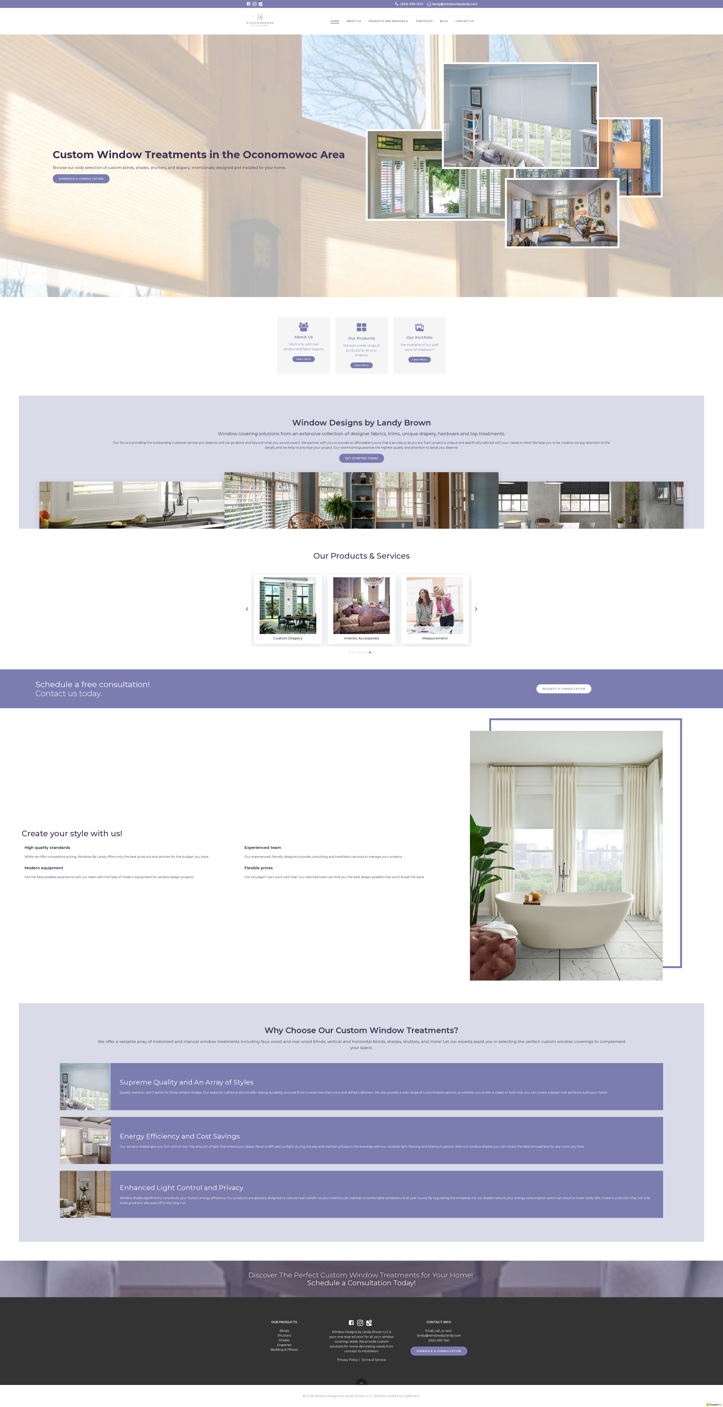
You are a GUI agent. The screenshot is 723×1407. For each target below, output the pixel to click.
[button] (350, 652)
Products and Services (387, 21)
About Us (354, 21)
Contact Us (464, 21)
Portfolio (424, 21)
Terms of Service (373, 1360)
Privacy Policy (347, 1360)
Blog (444, 21)
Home (335, 21)
